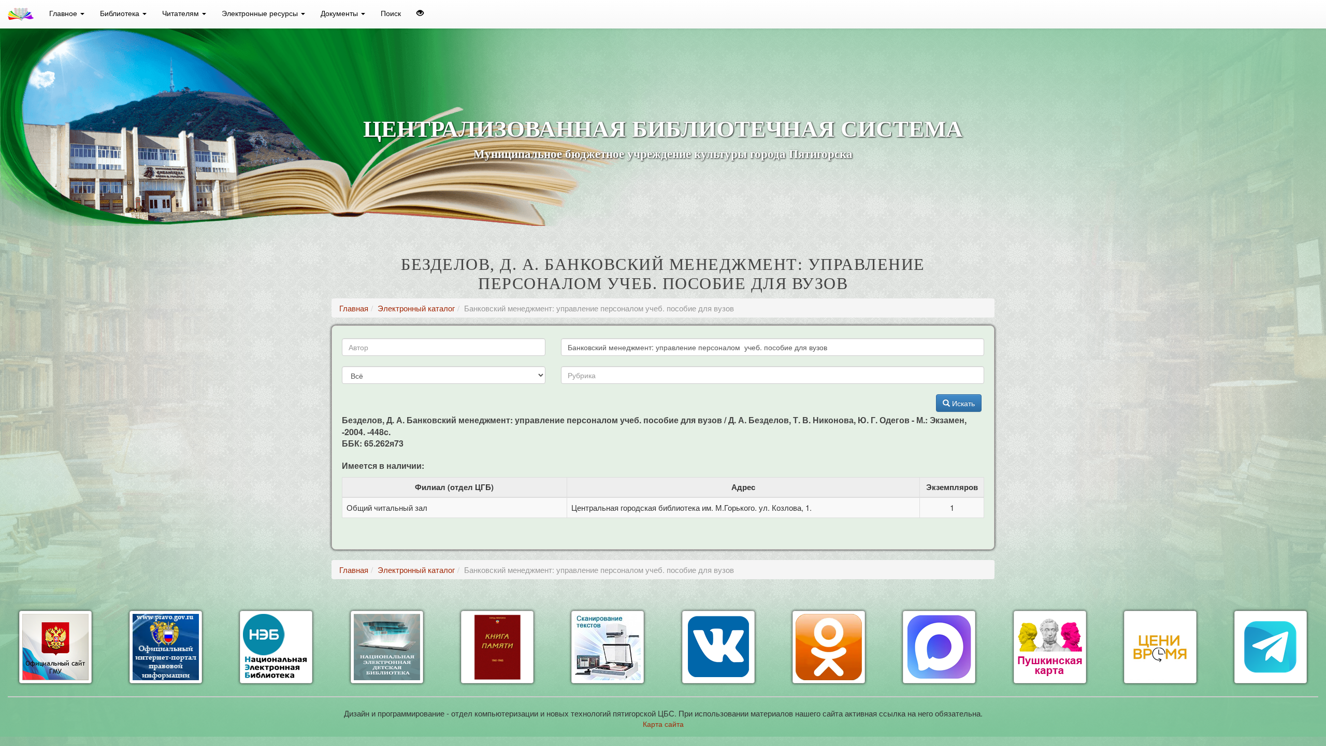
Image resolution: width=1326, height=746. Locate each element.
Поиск (391, 13)
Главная (353, 308)
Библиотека (120, 13)
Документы (340, 13)
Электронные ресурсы (261, 13)
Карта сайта (663, 724)
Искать (962, 403)
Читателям (181, 13)
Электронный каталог (416, 308)
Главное (64, 13)
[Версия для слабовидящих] (420, 13)
